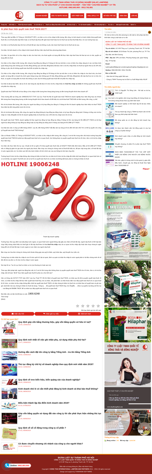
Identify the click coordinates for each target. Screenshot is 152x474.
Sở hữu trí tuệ (71, 24)
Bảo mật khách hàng (85, 466)
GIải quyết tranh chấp (122, 24)
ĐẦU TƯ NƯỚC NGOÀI (59, 15)
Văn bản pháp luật (99, 24)
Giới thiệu (12, 24)
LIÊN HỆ (134, 15)
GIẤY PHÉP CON (77, 15)
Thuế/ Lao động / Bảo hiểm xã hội (55, 24)
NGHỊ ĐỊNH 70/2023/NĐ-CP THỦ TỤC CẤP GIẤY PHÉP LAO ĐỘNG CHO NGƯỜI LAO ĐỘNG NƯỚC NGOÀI (132, 154)
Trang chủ (4, 24)
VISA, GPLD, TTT (93, 15)
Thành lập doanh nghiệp (25, 24)
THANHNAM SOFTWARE (83, 471)
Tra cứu (110, 24)
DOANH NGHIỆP (41, 15)
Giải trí (132, 24)
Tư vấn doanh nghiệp (84, 24)
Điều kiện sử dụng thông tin (69, 466)
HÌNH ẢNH (123, 15)
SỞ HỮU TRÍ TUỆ (109, 15)
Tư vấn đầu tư (38, 24)
